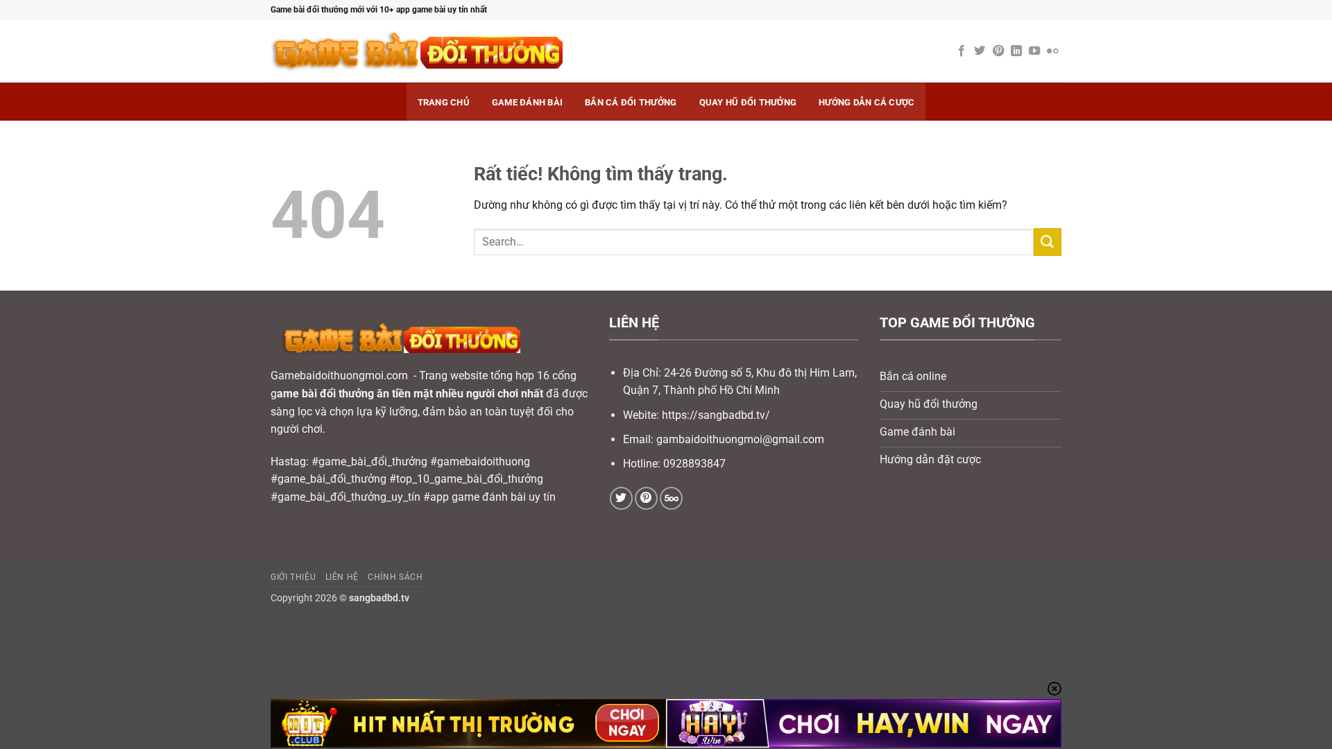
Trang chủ (444, 102)
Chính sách (395, 577)
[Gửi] (1047, 241)
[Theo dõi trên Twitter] (979, 51)
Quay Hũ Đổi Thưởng (748, 102)
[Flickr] (1052, 51)
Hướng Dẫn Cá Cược (866, 102)
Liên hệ (342, 577)
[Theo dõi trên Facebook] (961, 51)
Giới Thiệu (293, 577)
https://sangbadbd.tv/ (716, 415)
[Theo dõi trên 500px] (671, 498)
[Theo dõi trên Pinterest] (998, 51)
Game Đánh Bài (527, 102)
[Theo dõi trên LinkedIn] (1016, 51)
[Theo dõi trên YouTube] (1034, 51)
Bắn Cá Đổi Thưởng (630, 102)
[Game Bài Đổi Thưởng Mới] (465, 52)
